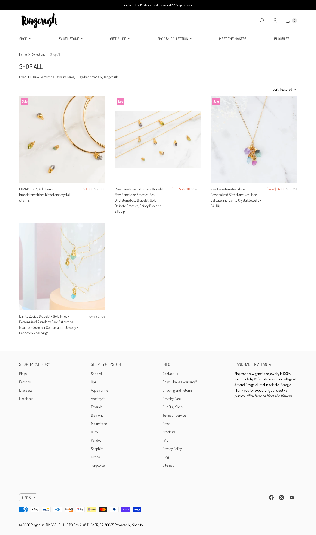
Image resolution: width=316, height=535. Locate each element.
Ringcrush (38, 524)
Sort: (282, 89)
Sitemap (168, 465)
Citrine (95, 457)
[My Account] (275, 20)
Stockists (169, 432)
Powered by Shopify (129, 524)
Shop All (96, 373)
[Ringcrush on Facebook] (271, 497)
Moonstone (99, 423)
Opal (94, 382)
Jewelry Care (172, 398)
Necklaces (26, 398)
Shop (23, 38)
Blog (166, 457)
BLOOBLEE (281, 38)
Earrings (25, 382)
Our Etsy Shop (173, 407)
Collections (38, 54)
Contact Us (170, 373)
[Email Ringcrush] (292, 497)
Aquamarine (99, 390)
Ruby (94, 432)
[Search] (262, 20)
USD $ (26, 497)
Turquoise (98, 465)
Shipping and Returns (177, 390)
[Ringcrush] (39, 20)
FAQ (165, 440)
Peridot (96, 440)
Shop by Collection (172, 38)
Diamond (97, 415)
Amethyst (98, 398)
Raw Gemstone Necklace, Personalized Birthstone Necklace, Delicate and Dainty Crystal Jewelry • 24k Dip (236, 197)
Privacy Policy (172, 448)
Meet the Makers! (233, 38)
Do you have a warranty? (180, 382)
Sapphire (97, 448)
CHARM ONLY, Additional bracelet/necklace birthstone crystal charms (44, 195)
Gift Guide (118, 38)
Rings (23, 373)
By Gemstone (68, 38)
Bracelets (25, 390)
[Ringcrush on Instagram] (281, 497)
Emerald (96, 407)
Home (23, 54)
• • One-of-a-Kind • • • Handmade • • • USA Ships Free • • (158, 5)
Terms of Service (174, 415)
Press (166, 423)
